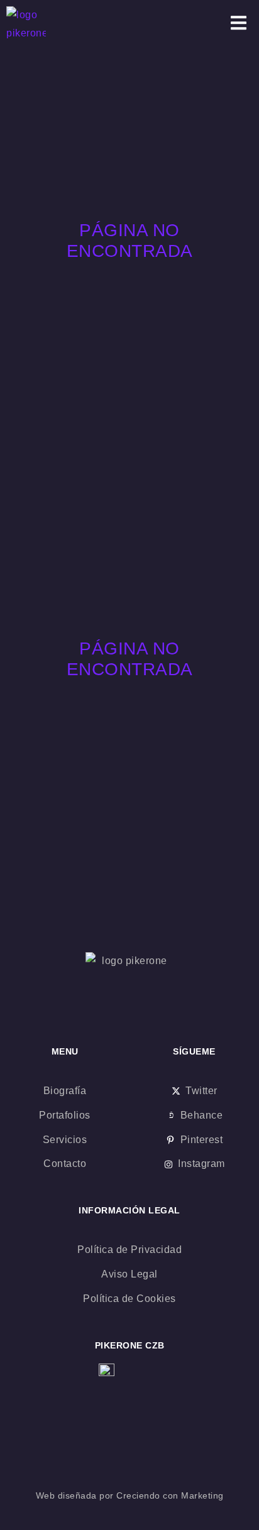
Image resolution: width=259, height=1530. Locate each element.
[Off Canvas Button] (238, 24)
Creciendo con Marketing (170, 1495)
